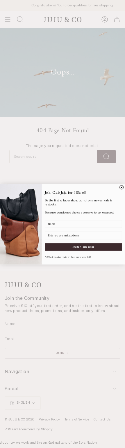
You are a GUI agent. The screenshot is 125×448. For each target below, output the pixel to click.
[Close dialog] (121, 187)
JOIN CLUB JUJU (83, 247)
